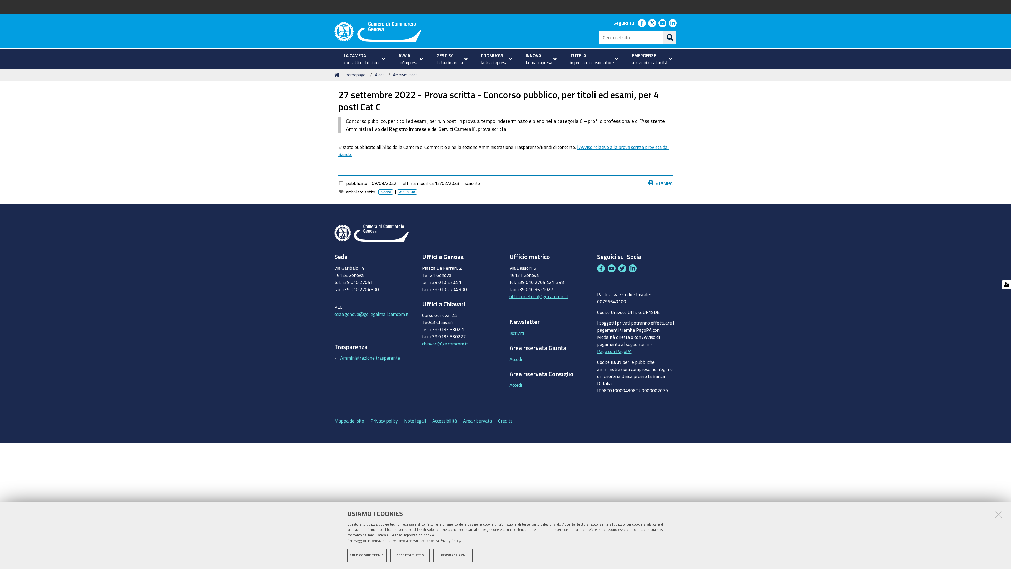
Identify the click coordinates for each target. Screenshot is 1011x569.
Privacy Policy (450, 540)
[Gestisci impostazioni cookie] (1006, 284)
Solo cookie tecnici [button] (367, 555)
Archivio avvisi (405, 74)
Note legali (415, 420)
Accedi (515, 359)
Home (337, 74)
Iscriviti (516, 333)
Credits (505, 420)
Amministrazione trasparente (370, 357)
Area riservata (477, 420)
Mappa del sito (349, 420)
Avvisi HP (407, 192)
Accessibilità (444, 420)
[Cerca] (670, 37)
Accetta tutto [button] (410, 555)
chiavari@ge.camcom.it (445, 343)
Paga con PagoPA (614, 351)
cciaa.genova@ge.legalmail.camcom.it (371, 314)
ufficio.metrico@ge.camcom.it (538, 296)
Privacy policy (384, 420)
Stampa (664, 183)
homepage (355, 74)
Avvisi (380, 74)
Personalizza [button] (453, 555)
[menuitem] (362, 59)
